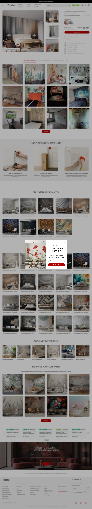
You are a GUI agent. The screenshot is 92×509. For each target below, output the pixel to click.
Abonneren (56, 264)
